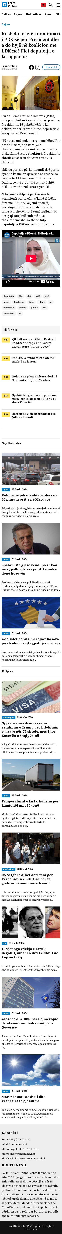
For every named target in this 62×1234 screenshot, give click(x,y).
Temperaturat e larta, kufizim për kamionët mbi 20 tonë (30, 803)
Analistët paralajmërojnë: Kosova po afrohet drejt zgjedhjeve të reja (31, 641)
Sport (49, 14)
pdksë (34, 307)
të (20, 313)
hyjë (38, 296)
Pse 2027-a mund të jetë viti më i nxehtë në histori (33, 359)
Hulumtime (33, 14)
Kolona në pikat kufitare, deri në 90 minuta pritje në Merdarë (34, 378)
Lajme (18, 14)
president (8, 313)
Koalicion (19, 302)
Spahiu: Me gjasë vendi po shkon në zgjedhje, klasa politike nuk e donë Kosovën (34, 398)
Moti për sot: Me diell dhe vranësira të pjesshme (23, 1099)
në (50, 302)
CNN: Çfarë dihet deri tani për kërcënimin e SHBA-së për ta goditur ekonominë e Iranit (27, 879)
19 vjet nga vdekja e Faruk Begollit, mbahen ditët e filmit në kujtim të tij (30, 953)
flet (29, 296)
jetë (47, 296)
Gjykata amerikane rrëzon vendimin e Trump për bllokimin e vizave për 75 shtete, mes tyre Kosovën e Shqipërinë (30, 729)
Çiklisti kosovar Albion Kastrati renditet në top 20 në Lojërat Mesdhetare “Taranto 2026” (33, 343)
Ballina (6, 14)
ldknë (42, 302)
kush (31, 302)
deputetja (8, 296)
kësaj (6, 302)
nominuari (8, 307)
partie (22, 307)
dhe (21, 296)
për (44, 307)
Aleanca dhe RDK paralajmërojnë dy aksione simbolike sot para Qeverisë (30, 1023)
